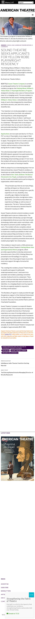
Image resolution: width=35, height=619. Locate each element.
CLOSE (31, 595)
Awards (3, 45)
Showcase (6, 350)
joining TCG (8, 334)
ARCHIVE (4, 598)
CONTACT (4, 601)
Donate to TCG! (13, 613)
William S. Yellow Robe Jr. (9, 100)
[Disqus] (17, 406)
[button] (3, 2)
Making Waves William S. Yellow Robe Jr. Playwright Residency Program (14, 347)
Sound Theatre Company (16, 84)
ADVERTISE (5, 584)
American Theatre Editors (23, 45)
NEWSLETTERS (6, 591)
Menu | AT (9, 2)
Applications (5, 134)
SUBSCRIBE (4, 587)
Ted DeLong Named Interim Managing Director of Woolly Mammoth (17, 372)
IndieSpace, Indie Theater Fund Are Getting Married (15, 363)
